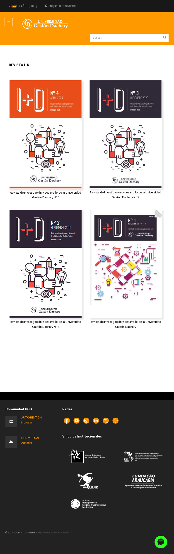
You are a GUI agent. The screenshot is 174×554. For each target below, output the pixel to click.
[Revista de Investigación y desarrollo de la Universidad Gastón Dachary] (125, 263)
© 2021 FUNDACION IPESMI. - (21, 532)
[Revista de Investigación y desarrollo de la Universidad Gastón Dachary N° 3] (125, 134)
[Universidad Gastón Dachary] (42, 24)
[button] (161, 542)
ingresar (26, 422)
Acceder (26, 443)
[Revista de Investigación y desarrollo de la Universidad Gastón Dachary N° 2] (45, 263)
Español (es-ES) (26, 6)
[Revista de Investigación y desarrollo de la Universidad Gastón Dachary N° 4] (45, 134)
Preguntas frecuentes (62, 5)
